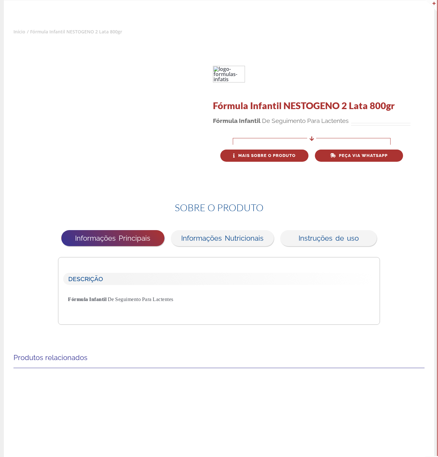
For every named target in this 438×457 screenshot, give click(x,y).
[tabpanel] (219, 286)
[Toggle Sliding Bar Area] (431, 6)
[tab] (112, 238)
